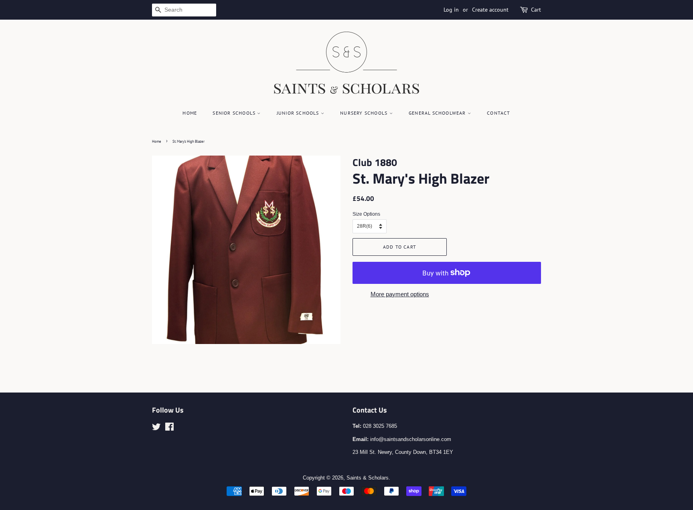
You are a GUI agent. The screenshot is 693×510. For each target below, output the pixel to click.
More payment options (400, 294)
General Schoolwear (438, 113)
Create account (490, 9)
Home (189, 113)
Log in (451, 9)
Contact (498, 113)
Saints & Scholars (367, 478)
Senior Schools (235, 113)
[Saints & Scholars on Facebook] (169, 428)
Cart (536, 9)
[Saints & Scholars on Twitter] (156, 428)
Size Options (366, 214)
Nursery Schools (364, 113)
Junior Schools (299, 113)
